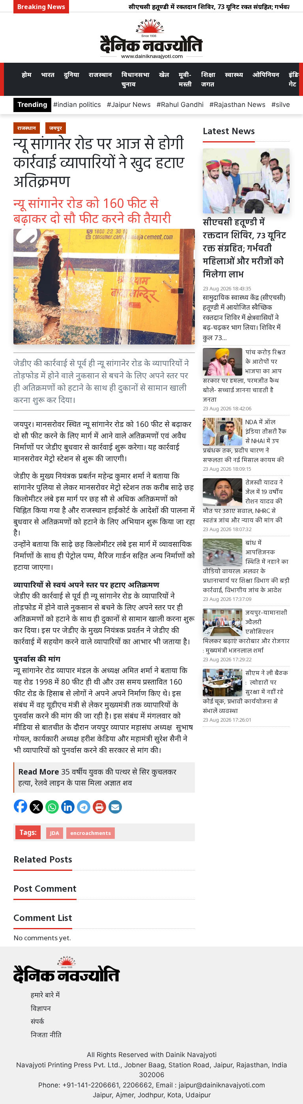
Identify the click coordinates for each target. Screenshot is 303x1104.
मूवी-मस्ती (185, 79)
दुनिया (71, 74)
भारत (47, 74)
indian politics (79, 105)
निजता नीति (46, 1035)
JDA (54, 832)
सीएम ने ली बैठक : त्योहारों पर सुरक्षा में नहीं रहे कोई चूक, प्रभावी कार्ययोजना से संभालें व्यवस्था (245, 692)
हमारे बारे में (45, 995)
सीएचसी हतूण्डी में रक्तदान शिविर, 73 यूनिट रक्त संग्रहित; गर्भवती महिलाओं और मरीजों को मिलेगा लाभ (244, 249)
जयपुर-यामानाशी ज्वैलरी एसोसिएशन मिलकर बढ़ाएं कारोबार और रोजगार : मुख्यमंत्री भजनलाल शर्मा (246, 632)
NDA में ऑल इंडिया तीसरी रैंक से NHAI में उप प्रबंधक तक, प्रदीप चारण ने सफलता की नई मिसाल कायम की (244, 441)
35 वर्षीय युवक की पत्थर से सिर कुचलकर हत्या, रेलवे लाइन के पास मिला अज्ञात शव (97, 777)
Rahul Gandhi (182, 105)
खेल (164, 74)
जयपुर (55, 127)
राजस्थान (100, 74)
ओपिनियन (265, 74)
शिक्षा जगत (208, 79)
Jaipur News (131, 105)
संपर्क (37, 1021)
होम (27, 74)
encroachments (90, 832)
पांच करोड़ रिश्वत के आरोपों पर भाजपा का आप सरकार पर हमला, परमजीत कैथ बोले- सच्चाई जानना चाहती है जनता (244, 376)
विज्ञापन (41, 1008)
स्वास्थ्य (234, 74)
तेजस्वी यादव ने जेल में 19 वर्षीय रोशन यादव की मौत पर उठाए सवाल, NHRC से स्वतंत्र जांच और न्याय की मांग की (243, 502)
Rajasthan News (240, 105)
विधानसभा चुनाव (136, 79)
